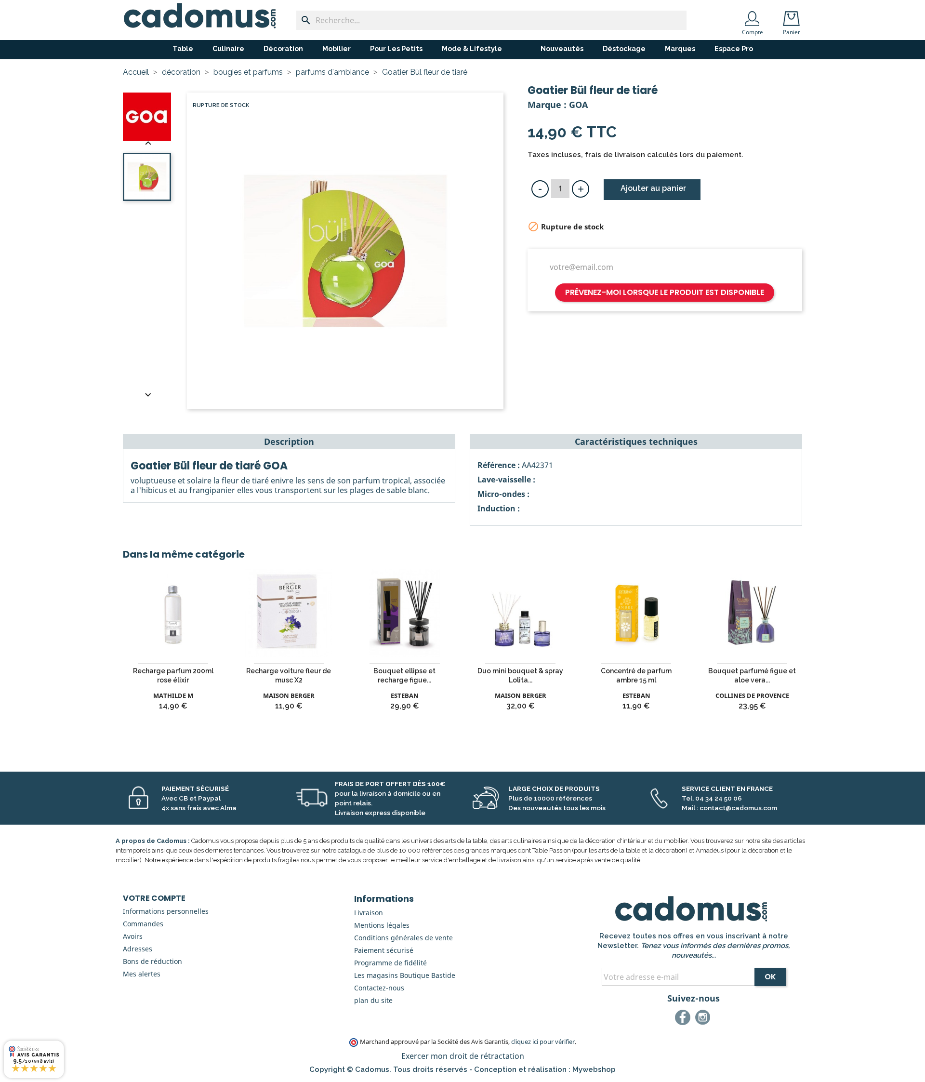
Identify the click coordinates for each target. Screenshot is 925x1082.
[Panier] (793, 15)
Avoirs (133, 936)
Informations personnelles (166, 911)
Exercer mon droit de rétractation (462, 1056)
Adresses (137, 948)
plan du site (373, 1000)
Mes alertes (141, 973)
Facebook (684, 1019)
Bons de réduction (152, 961)
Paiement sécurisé (383, 950)
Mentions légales (382, 925)
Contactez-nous (379, 987)
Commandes (143, 923)
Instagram (704, 1019)
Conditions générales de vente (403, 937)
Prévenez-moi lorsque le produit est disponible (664, 292)
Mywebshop (594, 1069)
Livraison (368, 912)
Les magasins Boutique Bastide (404, 975)
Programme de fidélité (390, 962)
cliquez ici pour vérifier (543, 1042)
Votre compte (154, 898)
